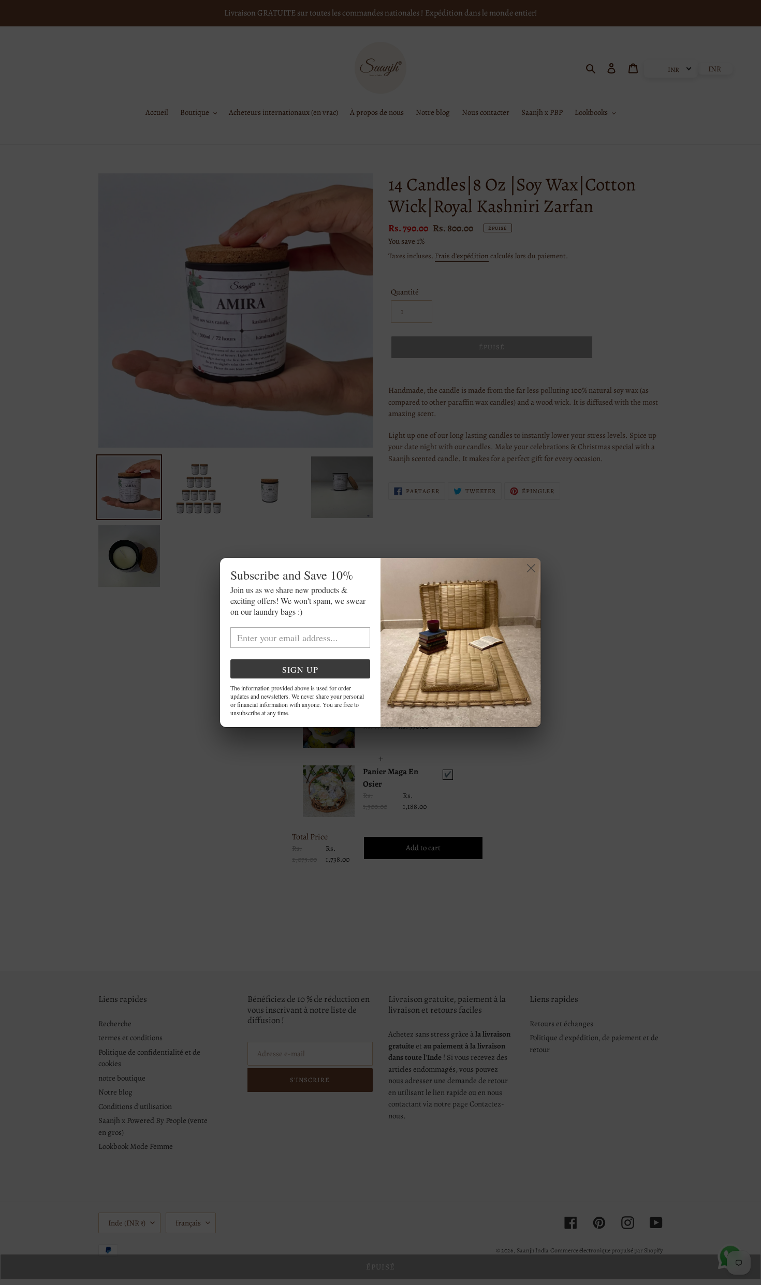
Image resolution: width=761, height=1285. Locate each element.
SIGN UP (300, 669)
